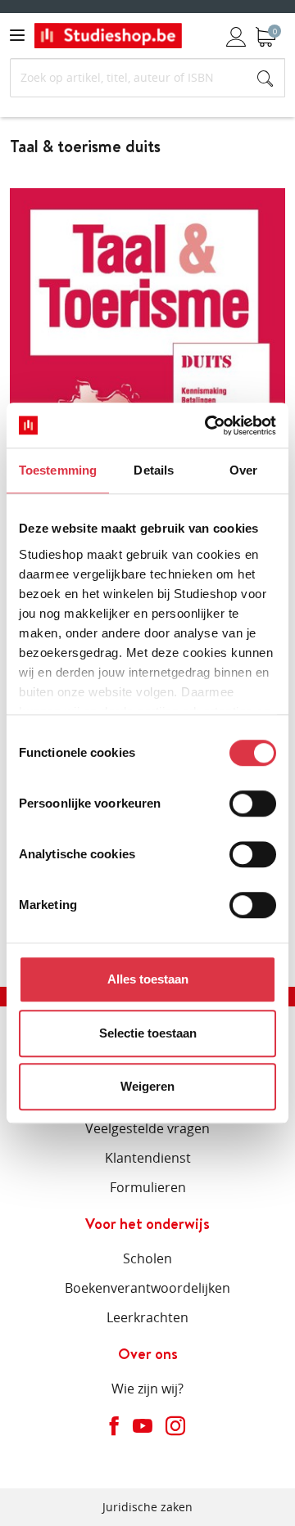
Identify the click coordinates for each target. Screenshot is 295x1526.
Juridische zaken (147, 1507)
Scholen (147, 1258)
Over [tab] (243, 470)
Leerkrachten (147, 1317)
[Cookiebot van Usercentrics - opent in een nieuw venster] (208, 425)
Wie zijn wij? (147, 1389)
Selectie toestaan (148, 1033)
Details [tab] (154, 470)
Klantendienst (148, 1158)
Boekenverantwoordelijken (147, 1288)
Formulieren (148, 1187)
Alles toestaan (147, 979)
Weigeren (147, 1086)
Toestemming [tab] (58, 470)
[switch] (252, 803)
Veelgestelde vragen (147, 1128)
